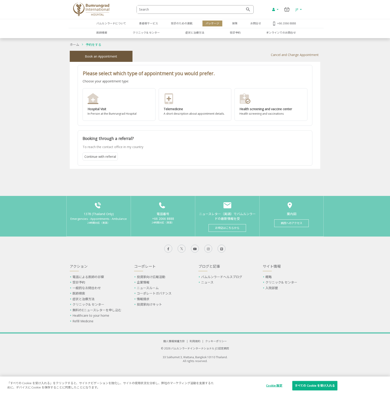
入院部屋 (271, 288)
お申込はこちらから (227, 228)
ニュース (207, 282)
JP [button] (297, 9)
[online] (195, 104)
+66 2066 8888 (286, 23)
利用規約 (195, 341)
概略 (268, 277)
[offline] (119, 104)
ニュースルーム (148, 288)
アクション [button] (79, 266)
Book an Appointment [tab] (101, 56)
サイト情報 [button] (272, 266)
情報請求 (143, 299)
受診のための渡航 (182, 23)
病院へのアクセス (291, 223)
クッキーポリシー (216, 341)
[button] (119, 104)
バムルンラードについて (111, 23)
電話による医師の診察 (88, 277)
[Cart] (287, 9)
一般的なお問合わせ (86, 288)
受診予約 (235, 32)
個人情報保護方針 (174, 341)
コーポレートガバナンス (154, 293)
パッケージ (212, 23)
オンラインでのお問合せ (281, 32)
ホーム (74, 44)
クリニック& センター (146, 32)
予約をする (93, 44)
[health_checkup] (270, 104)
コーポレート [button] (145, 266)
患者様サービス (148, 23)
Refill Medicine (82, 321)
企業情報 (143, 282)
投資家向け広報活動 (151, 277)
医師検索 (101, 32)
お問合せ (255, 23)
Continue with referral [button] (100, 156)
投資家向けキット (149, 304)
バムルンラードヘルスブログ (221, 277)
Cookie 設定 (274, 385)
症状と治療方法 (194, 32)
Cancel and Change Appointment (295, 55)
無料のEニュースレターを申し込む (96, 310)
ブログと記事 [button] (209, 266)
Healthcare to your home (90, 315)
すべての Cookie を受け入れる (315, 385)
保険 (234, 23)
